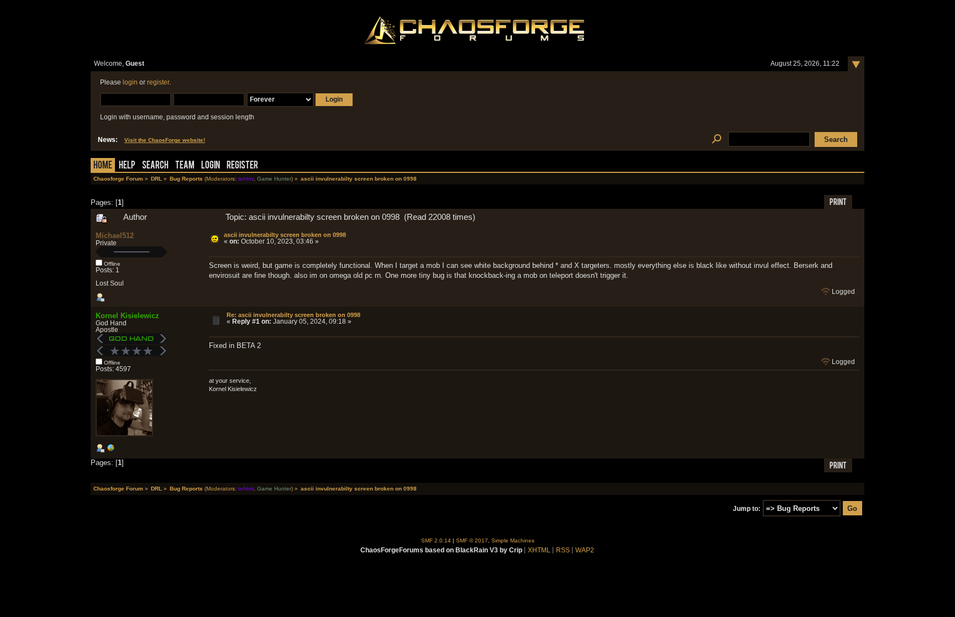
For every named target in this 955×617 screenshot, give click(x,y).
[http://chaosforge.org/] (110, 450)
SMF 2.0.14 (436, 540)
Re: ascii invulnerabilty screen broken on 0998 (293, 315)
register (158, 82)
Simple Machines (512, 540)
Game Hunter (274, 179)
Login (210, 166)
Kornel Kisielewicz (127, 316)
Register (242, 166)
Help (127, 166)
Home (102, 166)
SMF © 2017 (472, 540)
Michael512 (115, 235)
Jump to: (746, 508)
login (130, 82)
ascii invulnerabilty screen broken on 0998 (285, 234)
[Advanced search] (716, 139)
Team (185, 166)
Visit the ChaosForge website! (164, 140)
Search (155, 166)
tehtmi (246, 179)
